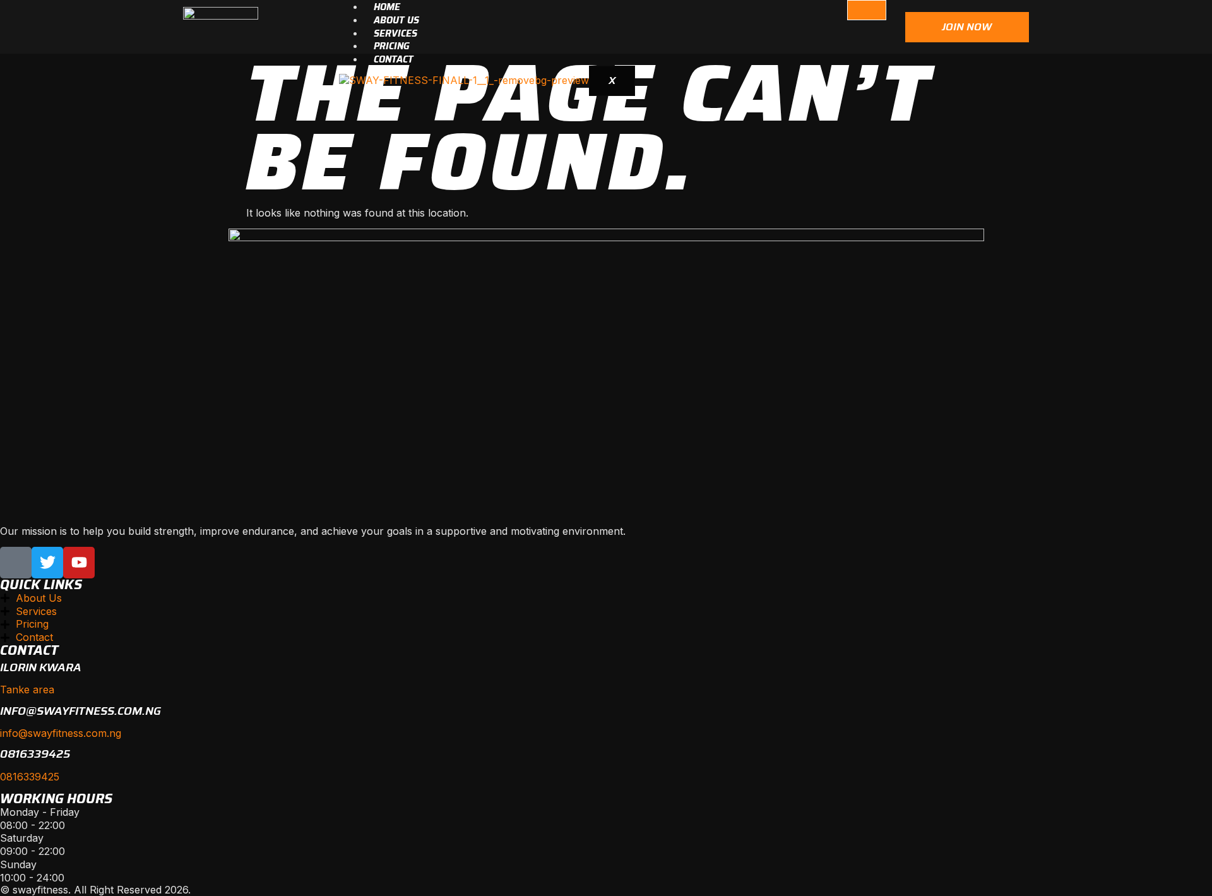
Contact (393, 59)
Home (387, 7)
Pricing (392, 46)
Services (395, 33)
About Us (396, 20)
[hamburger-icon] (866, 10)
